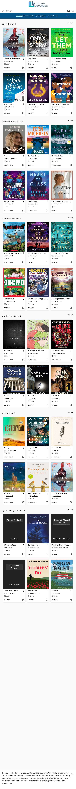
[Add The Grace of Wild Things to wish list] (70, 262)
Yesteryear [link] (7, 448)
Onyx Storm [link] (32, 59)
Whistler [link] (7, 493)
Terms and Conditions (37, 773)
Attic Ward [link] (55, 396)
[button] (23, 58)
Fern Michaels (33, 158)
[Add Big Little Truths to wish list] (70, 165)
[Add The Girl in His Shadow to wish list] (23, 68)
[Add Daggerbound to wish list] (23, 210)
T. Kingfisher (9, 204)
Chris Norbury (33, 256)
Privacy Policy (52, 773)
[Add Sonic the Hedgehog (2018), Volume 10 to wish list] (47, 308)
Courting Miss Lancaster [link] (60, 201)
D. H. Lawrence (10, 593)
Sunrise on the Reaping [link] (36, 104)
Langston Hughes (34, 547)
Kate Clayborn (10, 107)
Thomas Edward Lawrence (60, 547)
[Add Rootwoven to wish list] (23, 360)
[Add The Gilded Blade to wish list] (70, 360)
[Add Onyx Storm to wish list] (47, 68)
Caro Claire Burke (11, 450)
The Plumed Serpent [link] (11, 591)
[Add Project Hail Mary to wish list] (47, 457)
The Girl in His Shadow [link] (12, 59)
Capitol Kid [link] (31, 396)
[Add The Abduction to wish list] (23, 308)
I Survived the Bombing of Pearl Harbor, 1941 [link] (13, 253)
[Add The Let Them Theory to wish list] (70, 68)
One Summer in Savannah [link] (60, 104)
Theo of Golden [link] (57, 448)
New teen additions (10, 316)
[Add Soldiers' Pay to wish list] (47, 600)
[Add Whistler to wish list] (23, 502)
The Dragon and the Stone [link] (61, 299)
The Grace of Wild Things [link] (60, 253)
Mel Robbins (56, 61)
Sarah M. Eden (57, 204)
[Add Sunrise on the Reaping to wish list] (47, 113)
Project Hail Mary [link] (33, 448)
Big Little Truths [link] (57, 156)
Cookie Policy (7, 783)
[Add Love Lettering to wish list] (23, 113)
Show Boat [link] (55, 591)
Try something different (12, 510)
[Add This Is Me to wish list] (23, 165)
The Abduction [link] (9, 299)
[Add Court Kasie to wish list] (23, 405)
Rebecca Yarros (34, 61)
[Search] (2, 10)
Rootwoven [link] (8, 351)
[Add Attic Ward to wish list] (70, 405)
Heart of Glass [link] (33, 201)
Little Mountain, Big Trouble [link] (37, 253)
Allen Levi (56, 450)
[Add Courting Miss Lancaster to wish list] (70, 210)
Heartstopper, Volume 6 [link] (36, 351)
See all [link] (70, 23)
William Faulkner (34, 593)
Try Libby (19, 16)
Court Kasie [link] (8, 396)
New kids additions (10, 218)
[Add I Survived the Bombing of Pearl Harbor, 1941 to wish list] (23, 262)
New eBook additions (11, 121)
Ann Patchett (9, 496)
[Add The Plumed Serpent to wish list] (23, 600)
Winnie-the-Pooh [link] (10, 545)
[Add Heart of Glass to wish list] (47, 210)
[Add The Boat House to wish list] (47, 165)
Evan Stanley (33, 301)
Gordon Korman (10, 301)
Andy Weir (32, 450)
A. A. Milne (9, 547)
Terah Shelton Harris (59, 107)
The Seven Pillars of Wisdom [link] (61, 545)
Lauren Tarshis (10, 256)
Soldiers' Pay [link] (32, 591)
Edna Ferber (56, 593)
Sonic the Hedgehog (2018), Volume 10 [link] (37, 299)
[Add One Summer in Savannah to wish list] (70, 113)
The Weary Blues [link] (33, 545)
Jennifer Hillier (34, 204)
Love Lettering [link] (9, 104)
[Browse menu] (73, 10)
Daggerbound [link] (9, 201)
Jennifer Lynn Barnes (59, 353)
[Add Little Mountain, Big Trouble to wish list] (47, 262)
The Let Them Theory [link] (59, 59)
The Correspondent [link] (34, 493)
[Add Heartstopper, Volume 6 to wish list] (47, 360)
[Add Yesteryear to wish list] (23, 457)
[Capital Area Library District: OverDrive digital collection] (38, 4)
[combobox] (34, 11)
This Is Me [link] (7, 156)
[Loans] (68, 11)
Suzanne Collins (34, 107)
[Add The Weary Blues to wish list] (47, 554)
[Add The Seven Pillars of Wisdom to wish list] (70, 554)
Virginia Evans (34, 496)
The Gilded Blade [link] (57, 351)
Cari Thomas (9, 353)
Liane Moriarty (57, 158)
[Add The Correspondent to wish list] (47, 502)
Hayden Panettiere (11, 158)
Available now (8, 24)
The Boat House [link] (33, 156)
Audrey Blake (9, 61)
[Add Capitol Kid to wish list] (47, 405)
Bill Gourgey (9, 398)
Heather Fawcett (58, 256)
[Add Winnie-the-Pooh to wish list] (23, 554)
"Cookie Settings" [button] (56, 778)
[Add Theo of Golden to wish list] (70, 457)
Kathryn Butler (57, 301)
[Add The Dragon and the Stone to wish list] (70, 308)
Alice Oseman (34, 353)
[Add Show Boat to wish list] (70, 600)
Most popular (7, 413)
